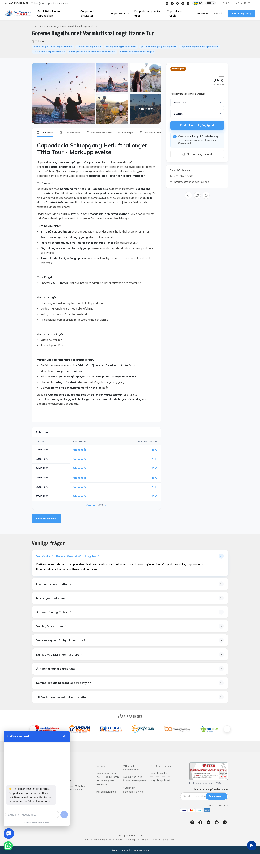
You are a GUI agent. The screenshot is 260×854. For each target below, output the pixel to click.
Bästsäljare (178, 68)
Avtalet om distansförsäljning (133, 789)
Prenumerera (216, 796)
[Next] (227, 729)
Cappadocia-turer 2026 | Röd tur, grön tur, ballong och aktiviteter (107, 778)
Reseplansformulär (106, 791)
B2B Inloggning (241, 13)
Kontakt (218, 13)
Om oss (100, 765)
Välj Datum (179, 102)
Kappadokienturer (120, 13)
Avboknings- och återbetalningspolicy (134, 778)
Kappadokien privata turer (147, 13)
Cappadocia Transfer (174, 13)
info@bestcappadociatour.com (192, 181)
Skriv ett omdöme (46, 518)
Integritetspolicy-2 (160, 780)
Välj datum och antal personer (187, 93)
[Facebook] (172, 3)
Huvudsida (37, 26)
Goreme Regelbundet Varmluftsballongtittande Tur (72, 26)
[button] (202, 13)
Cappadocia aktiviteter (87, 13)
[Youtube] (182, 3)
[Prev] (32, 729)
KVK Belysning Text (161, 765)
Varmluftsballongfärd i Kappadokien (50, 13)
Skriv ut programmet (199, 154)
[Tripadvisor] (188, 3)
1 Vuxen (178, 113)
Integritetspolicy (159, 772)
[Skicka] (64, 814)
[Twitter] (177, 3)
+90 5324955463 (183, 176)
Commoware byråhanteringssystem (130, 850)
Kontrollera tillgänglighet (197, 125)
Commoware (42, 822)
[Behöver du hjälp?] (9, 833)
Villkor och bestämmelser (131, 767)
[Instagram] (166, 3)
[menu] (57, 736)
